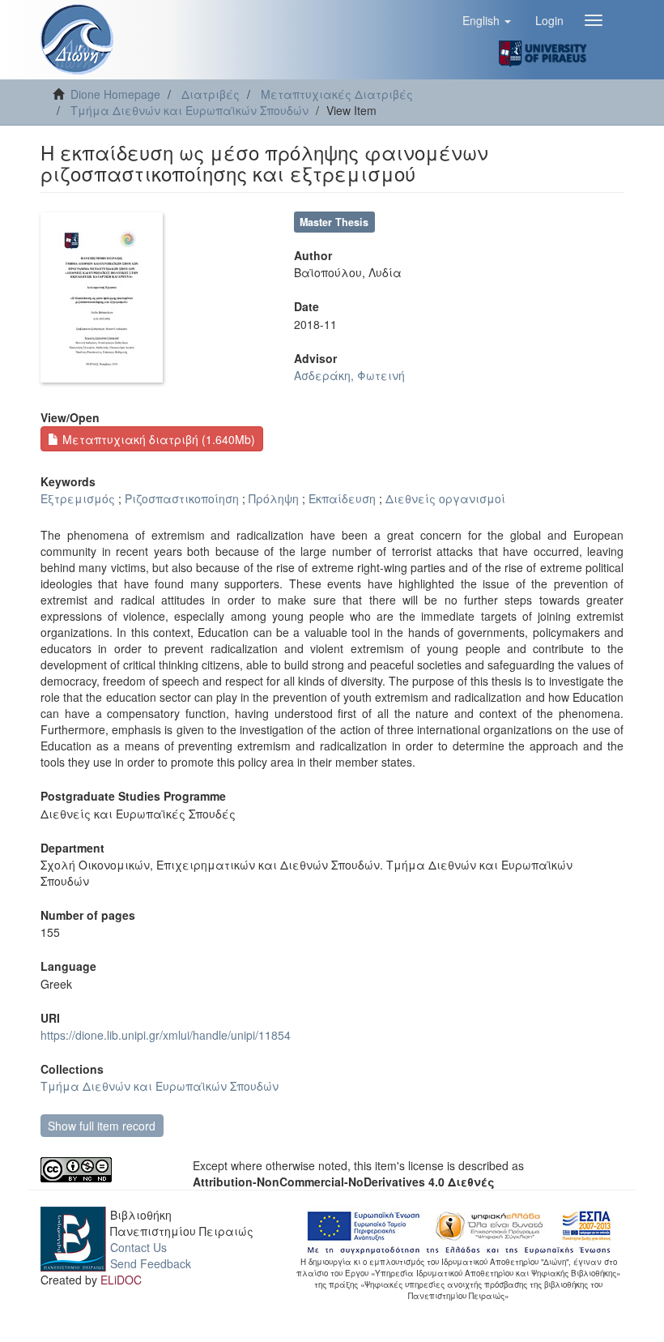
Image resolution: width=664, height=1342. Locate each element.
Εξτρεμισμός (77, 498)
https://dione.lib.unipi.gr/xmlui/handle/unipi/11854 (165, 1035)
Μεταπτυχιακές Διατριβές (337, 94)
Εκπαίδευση (342, 498)
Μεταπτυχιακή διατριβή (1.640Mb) (157, 439)
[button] (486, 20)
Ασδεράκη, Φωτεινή (349, 375)
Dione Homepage (115, 94)
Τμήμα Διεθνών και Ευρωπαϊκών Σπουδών (189, 110)
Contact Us (138, 1247)
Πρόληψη (274, 498)
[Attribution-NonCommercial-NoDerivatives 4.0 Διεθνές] (104, 1169)
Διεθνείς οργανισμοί (445, 498)
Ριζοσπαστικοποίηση (182, 498)
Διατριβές (210, 94)
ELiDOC (121, 1279)
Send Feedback (150, 1263)
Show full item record (101, 1126)
